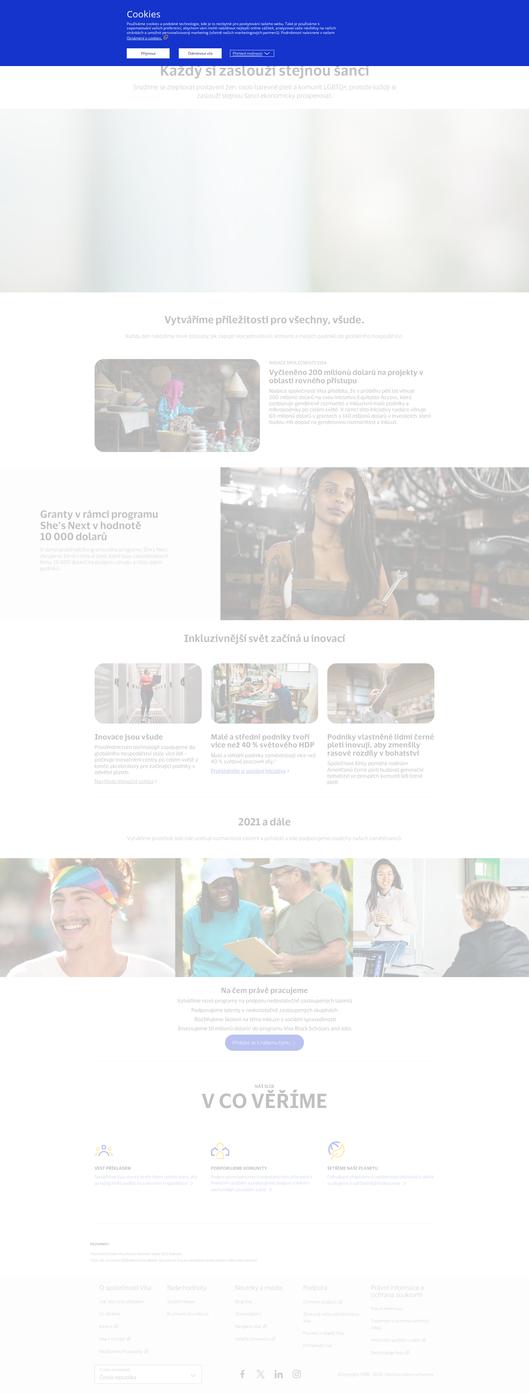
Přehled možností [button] (247, 53)
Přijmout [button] (148, 53)
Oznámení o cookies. (144, 38)
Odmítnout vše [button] (200, 53)
